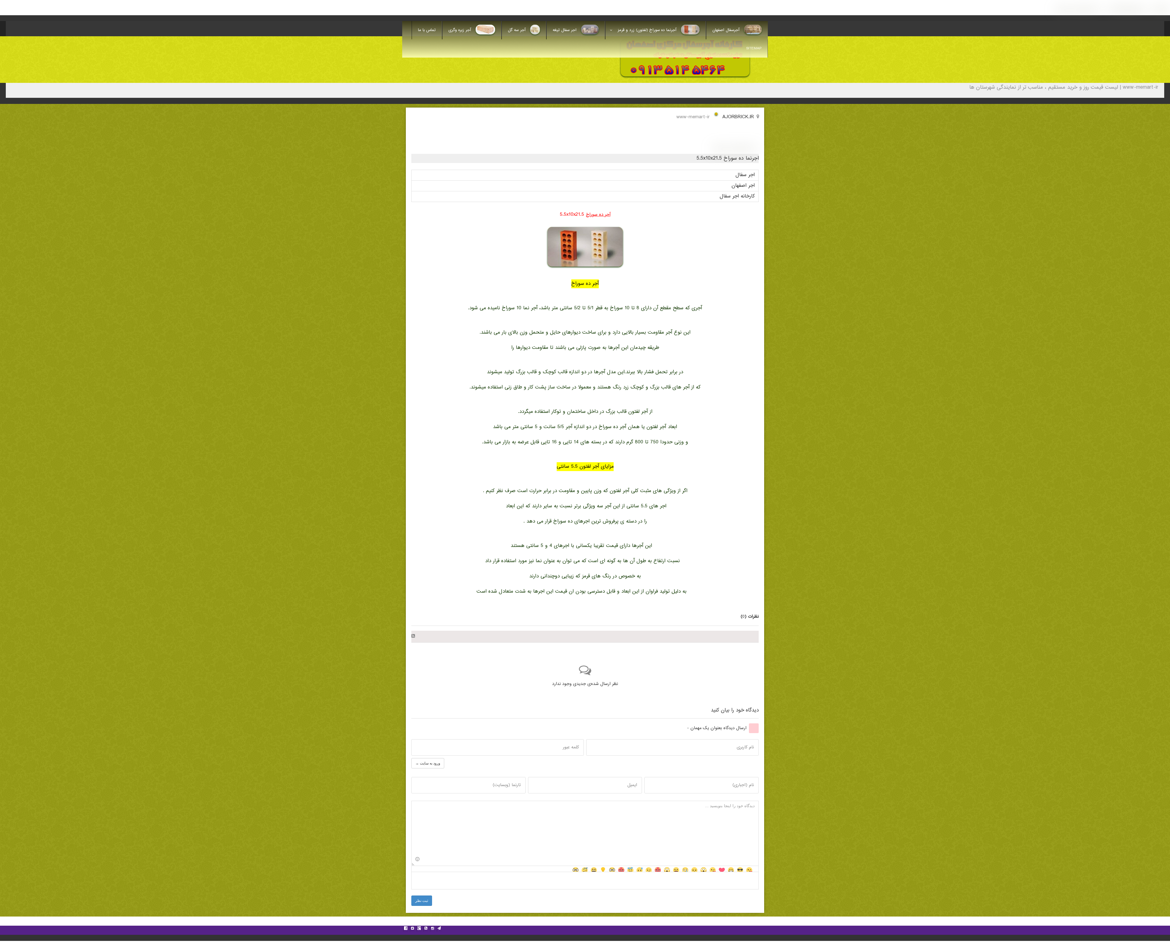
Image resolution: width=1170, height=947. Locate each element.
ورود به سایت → (427, 763)
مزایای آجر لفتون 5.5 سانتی (585, 466)
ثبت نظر (421, 901)
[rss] (425, 929)
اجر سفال (745, 175)
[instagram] (432, 929)
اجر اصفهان (743, 185)
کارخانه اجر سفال (737, 196)
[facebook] (405, 929)
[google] (419, 929)
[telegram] (439, 929)
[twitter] (412, 929)
